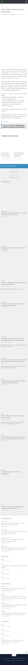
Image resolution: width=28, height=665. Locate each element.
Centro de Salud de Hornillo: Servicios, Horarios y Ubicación (5, 154)
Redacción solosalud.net (9, 14)
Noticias (3, 280)
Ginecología (4, 211)
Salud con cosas (4, 121)
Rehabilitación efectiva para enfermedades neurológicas (19, 154)
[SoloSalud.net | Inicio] (5, 2)
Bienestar (3, 586)
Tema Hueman (20, 660)
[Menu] (26, 2)
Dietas (2, 504)
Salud (2, 5)
